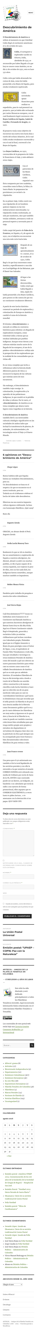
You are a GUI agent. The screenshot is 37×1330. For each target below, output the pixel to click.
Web (5, 893)
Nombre (7, 873)
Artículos (8, 1066)
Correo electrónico (12, 883)
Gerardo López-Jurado (13, 441)
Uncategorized (11, 1101)
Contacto (7, 1315)
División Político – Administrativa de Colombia (16, 1250)
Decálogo (7, 1305)
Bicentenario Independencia (16, 1069)
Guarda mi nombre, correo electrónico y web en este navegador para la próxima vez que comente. (18, 907)
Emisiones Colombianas (14, 1075)
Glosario (6, 1310)
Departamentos (11, 1072)
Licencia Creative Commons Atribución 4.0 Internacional (16, 1029)
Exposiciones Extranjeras (15, 1084)
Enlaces (6, 1300)
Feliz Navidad (10, 1202)
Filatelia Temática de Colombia (17, 1087)
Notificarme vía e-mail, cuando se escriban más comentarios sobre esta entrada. (17, 865)
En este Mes (10, 1081)
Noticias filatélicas (12, 1098)
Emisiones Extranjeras (14, 1078)
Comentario (9, 829)
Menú (30, 12)
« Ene (9, 1156)
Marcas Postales (11, 1093)
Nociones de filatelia (13, 1095)
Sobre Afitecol (8, 1294)
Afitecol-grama (11, 1063)
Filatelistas (9, 1090)
